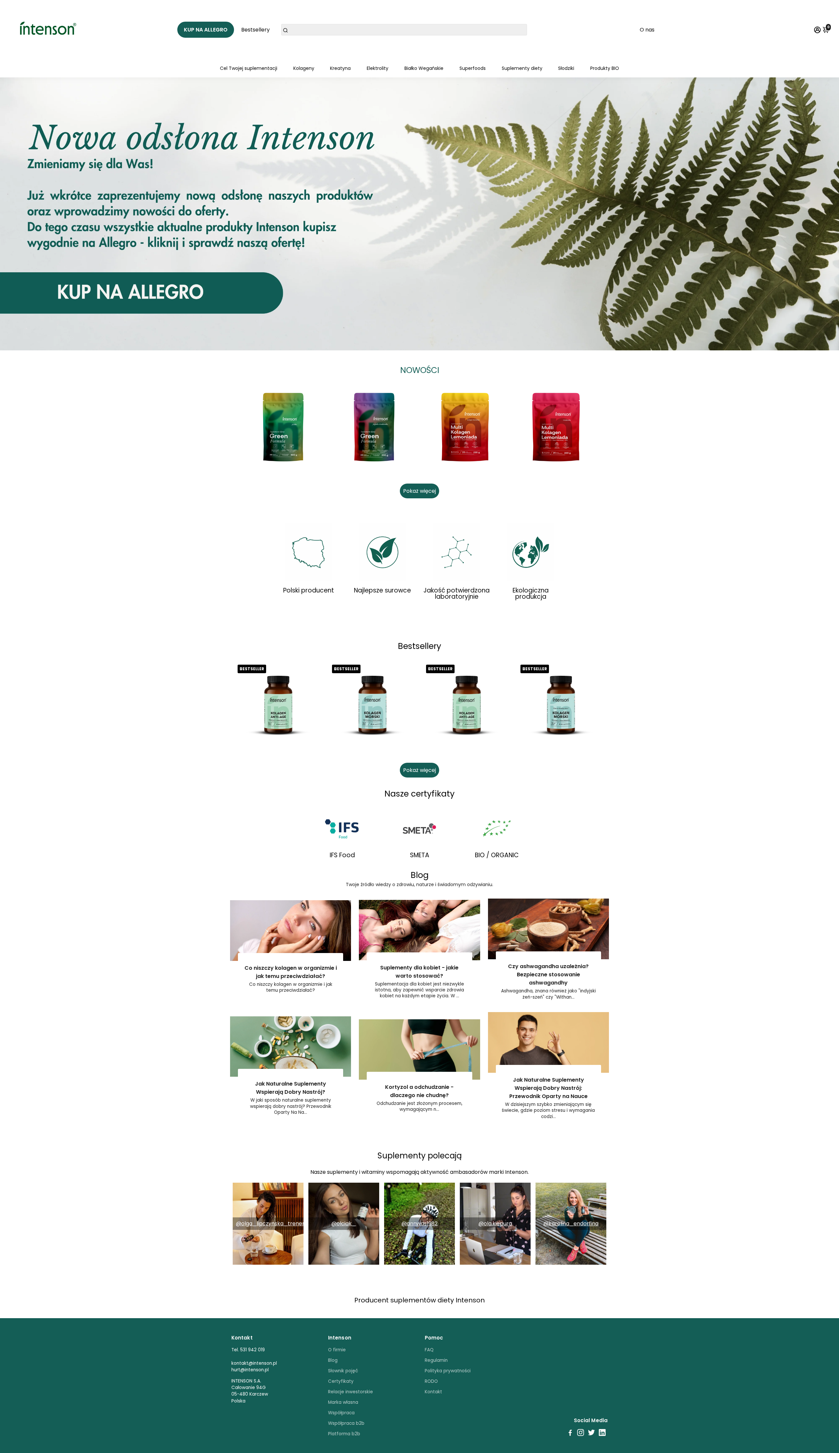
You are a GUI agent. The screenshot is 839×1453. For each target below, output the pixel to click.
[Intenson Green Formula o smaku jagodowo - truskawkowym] (374, 427)
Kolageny (303, 68)
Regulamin (436, 1360)
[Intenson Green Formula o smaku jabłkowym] (283, 427)
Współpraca (341, 1413)
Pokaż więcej (419, 491)
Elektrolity (377, 68)
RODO (431, 1381)
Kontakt (433, 1392)
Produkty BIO (604, 68)
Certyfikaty (341, 1381)
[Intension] (50, 29)
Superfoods (472, 68)
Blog (333, 1360)
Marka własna (343, 1402)
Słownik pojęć (343, 1371)
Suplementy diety (522, 68)
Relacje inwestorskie (350, 1392)
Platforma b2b (344, 1434)
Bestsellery (255, 29)
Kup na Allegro (205, 29)
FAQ (429, 1350)
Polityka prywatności (448, 1371)
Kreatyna (340, 68)
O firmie (337, 1350)
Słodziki (566, 68)
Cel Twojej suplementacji (248, 68)
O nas (647, 29)
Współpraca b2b (346, 1423)
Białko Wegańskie (423, 68)
